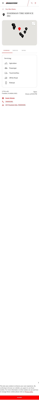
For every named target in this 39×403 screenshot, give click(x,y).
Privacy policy (29, 392)
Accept (19, 397)
